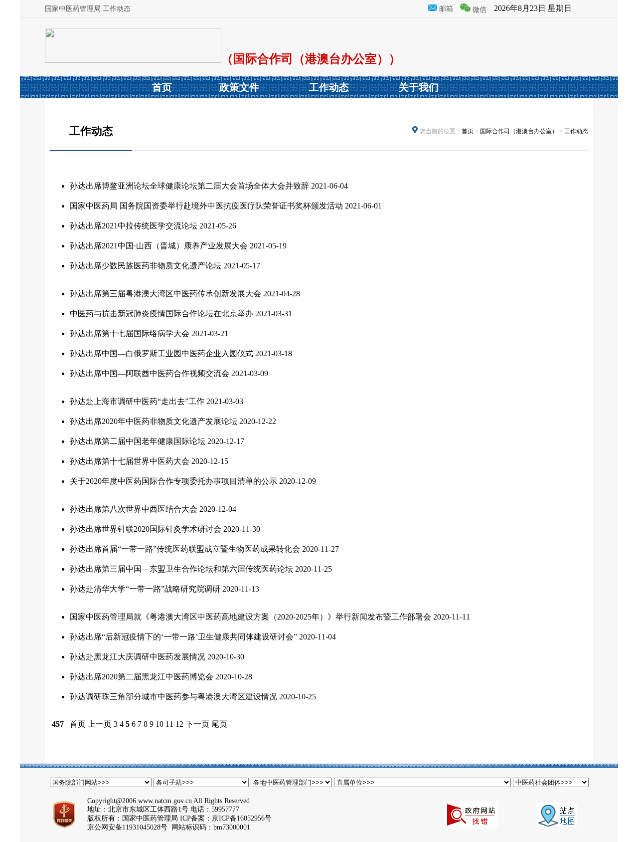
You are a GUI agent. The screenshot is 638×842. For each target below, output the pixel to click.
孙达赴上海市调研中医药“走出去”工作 (137, 401)
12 (179, 724)
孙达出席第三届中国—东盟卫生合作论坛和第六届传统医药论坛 (181, 569)
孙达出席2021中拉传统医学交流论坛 (133, 225)
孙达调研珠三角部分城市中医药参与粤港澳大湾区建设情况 (173, 696)
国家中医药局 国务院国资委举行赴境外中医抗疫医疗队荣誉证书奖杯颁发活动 (206, 206)
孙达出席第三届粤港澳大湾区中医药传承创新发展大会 (165, 293)
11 (169, 724)
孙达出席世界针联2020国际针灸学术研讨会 (145, 529)
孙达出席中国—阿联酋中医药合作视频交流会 (149, 373)
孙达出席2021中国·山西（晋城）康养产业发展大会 (159, 245)
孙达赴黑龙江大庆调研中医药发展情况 (137, 656)
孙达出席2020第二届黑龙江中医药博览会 (141, 676)
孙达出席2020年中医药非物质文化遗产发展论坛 (153, 421)
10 (159, 724)
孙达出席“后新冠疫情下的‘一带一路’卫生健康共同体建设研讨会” (183, 636)
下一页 (197, 724)
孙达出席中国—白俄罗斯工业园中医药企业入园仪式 (161, 353)
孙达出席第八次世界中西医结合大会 (133, 509)
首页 (468, 131)
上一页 (100, 724)
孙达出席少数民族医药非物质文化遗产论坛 (145, 265)
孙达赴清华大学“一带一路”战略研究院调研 (145, 589)
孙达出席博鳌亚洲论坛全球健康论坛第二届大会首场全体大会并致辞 (189, 186)
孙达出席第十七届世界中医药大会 (129, 461)
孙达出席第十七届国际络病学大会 (129, 333)
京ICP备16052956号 (242, 818)
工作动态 (576, 131)
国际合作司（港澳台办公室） (519, 131)
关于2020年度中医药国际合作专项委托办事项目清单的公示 (173, 481)
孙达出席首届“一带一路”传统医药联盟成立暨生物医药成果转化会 (185, 549)
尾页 (219, 724)
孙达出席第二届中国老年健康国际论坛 (137, 441)
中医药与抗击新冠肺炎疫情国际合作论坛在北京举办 (161, 313)
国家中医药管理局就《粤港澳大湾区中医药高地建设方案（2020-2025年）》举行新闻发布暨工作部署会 (250, 617)
